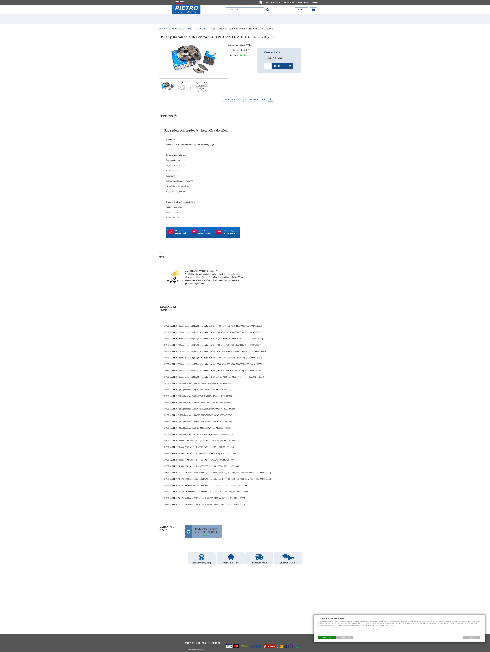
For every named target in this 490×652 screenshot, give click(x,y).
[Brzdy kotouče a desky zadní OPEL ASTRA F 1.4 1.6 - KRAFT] (194, 59)
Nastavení (471, 637)
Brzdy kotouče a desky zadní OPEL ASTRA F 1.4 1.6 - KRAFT (206, 532)
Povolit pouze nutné (345, 637)
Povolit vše (327, 637)
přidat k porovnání (255, 99)
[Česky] (177, 2)
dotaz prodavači (232, 99)
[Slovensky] (182, 2)
